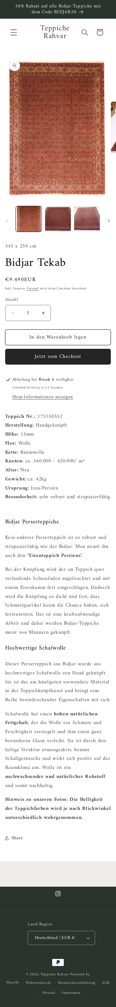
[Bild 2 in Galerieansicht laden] (58, 219)
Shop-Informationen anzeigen (42, 397)
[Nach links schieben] (7, 221)
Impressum (71, 993)
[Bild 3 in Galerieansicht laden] (87, 219)
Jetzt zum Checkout (58, 356)
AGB (106, 983)
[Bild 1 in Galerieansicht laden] (29, 219)
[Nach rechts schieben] (109, 221)
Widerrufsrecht (38, 983)
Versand (33, 289)
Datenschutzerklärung (77, 983)
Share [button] (17, 838)
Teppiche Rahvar (55, 974)
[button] (13, 32)
